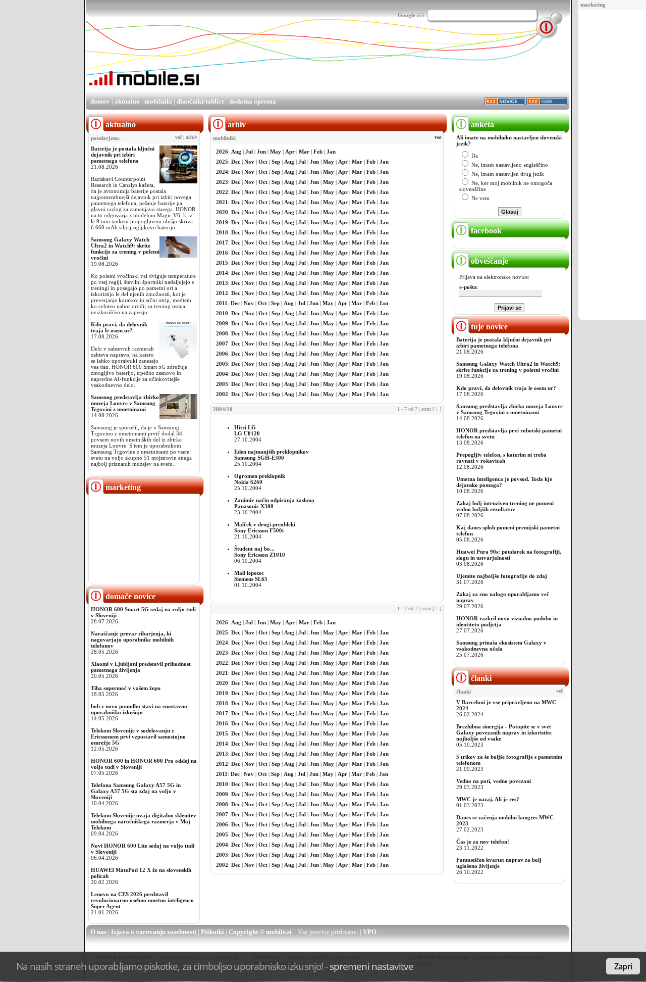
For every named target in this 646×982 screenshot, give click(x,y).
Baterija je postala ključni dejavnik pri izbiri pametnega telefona (122, 154)
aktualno (127, 101)
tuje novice (488, 326)
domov (100, 101)
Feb (317, 152)
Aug (236, 152)
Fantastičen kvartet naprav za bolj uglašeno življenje (499, 863)
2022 (222, 192)
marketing (593, 5)
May (275, 152)
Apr (290, 152)
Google (406, 15)
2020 (222, 212)
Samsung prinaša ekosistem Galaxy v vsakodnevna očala (501, 646)
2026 (222, 152)
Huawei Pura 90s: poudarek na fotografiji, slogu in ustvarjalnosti (508, 555)
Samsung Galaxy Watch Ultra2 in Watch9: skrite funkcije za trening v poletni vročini (125, 248)
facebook (485, 230)
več (178, 137)
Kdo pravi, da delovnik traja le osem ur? (119, 327)
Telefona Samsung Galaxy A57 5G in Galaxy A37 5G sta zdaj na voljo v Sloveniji (136, 791)
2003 (222, 384)
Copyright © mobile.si (260, 932)
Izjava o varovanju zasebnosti (153, 932)
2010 (222, 313)
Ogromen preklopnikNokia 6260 (259, 479)
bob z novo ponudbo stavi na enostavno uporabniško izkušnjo (139, 709)
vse (438, 137)
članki (480, 678)
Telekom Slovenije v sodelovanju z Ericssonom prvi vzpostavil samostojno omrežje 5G (138, 736)
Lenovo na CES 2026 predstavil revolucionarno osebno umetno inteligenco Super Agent (142, 900)
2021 (222, 202)
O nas (98, 932)
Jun (261, 152)
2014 (222, 273)
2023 (222, 182)
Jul (249, 152)
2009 (222, 323)
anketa (481, 124)
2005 (222, 364)
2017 (222, 242)
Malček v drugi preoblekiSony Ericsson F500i (264, 527)
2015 (222, 263)
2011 (222, 303)
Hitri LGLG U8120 (247, 430)
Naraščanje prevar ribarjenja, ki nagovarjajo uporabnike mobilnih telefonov (132, 639)
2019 (222, 222)
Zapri (623, 966)
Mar (304, 152)
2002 (222, 394)
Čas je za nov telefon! (482, 842)
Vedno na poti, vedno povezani (493, 781)
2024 (222, 172)
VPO (369, 932)
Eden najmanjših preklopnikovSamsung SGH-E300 (271, 455)
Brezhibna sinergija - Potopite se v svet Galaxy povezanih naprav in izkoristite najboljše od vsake (504, 732)
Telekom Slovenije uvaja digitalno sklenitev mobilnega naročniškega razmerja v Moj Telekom (143, 821)
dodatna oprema (252, 101)
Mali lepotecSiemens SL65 (250, 576)
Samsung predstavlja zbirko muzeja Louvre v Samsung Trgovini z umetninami (125, 403)
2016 (222, 253)
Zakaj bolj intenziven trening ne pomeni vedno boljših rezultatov (505, 506)
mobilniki (158, 101)
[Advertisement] (614, 165)
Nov (249, 162)
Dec (235, 162)
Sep (276, 162)
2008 (222, 333)
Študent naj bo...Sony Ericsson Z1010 (259, 552)
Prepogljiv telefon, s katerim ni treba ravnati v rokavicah (501, 458)
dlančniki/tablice (201, 101)
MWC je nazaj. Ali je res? (487, 799)
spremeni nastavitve (371, 966)
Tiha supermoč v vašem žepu (125, 688)
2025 (222, 162)
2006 (222, 354)
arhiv (191, 137)
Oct (262, 162)
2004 (222, 374)
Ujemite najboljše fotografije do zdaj (501, 576)
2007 (222, 343)
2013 (222, 283)
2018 (222, 232)
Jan (331, 152)
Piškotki (212, 932)
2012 (222, 293)
